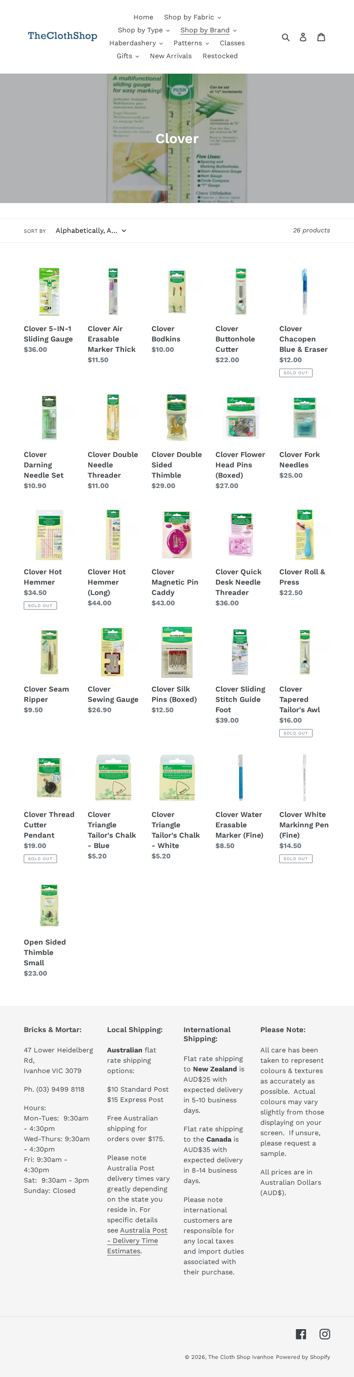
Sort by (35, 231)
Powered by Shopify (303, 1357)
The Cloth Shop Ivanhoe (241, 1357)
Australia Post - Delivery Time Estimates (137, 1240)
